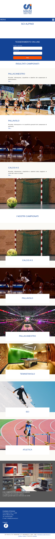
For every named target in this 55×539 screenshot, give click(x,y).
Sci (27, 412)
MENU (3, 20)
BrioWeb (35, 536)
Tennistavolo (27, 374)
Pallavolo (27, 298)
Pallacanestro (27, 336)
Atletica (27, 449)
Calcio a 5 (27, 260)
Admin (24, 536)
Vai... (9, 81)
